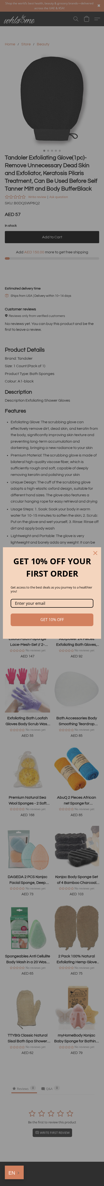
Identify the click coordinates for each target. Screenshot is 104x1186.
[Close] (95, 553)
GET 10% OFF (52, 619)
